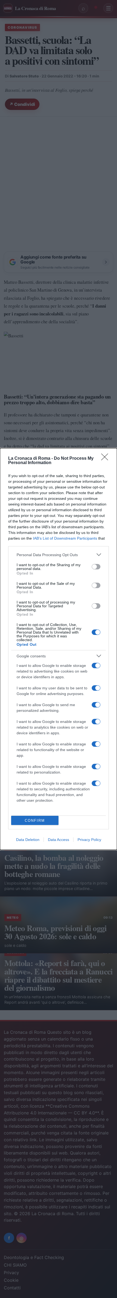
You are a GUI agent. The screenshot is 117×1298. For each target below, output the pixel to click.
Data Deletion (27, 839)
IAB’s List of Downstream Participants (65, 538)
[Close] (106, 459)
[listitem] (58, 554)
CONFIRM (35, 820)
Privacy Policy (89, 839)
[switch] (96, 566)
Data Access (58, 839)
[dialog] (58, 649)
